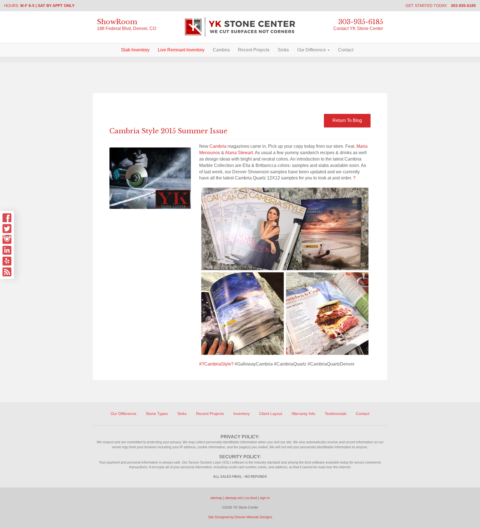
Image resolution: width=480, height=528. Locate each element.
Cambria (221, 49)
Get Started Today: (441, 5)
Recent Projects (253, 49)
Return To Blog (347, 120)
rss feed (251, 498)
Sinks (283, 49)
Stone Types (157, 413)
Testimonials (335, 413)
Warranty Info (303, 413)
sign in (265, 498)
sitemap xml (234, 498)
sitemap (216, 498)
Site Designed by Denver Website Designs (240, 517)
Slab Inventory (135, 49)
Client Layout (270, 413)
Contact (345, 49)
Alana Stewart (239, 152)
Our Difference (312, 49)
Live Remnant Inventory (181, 49)
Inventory (241, 413)
